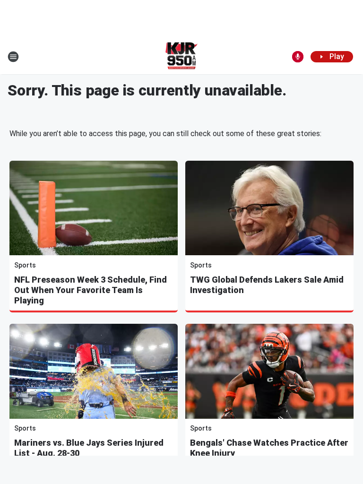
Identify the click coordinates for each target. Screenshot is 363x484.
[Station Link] (182, 57)
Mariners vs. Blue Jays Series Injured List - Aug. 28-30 (89, 448)
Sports (25, 265)
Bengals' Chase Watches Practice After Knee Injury (269, 448)
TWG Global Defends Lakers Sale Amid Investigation (267, 285)
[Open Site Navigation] (13, 56)
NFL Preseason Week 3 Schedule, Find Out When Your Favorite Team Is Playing (90, 290)
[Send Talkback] (297, 56)
